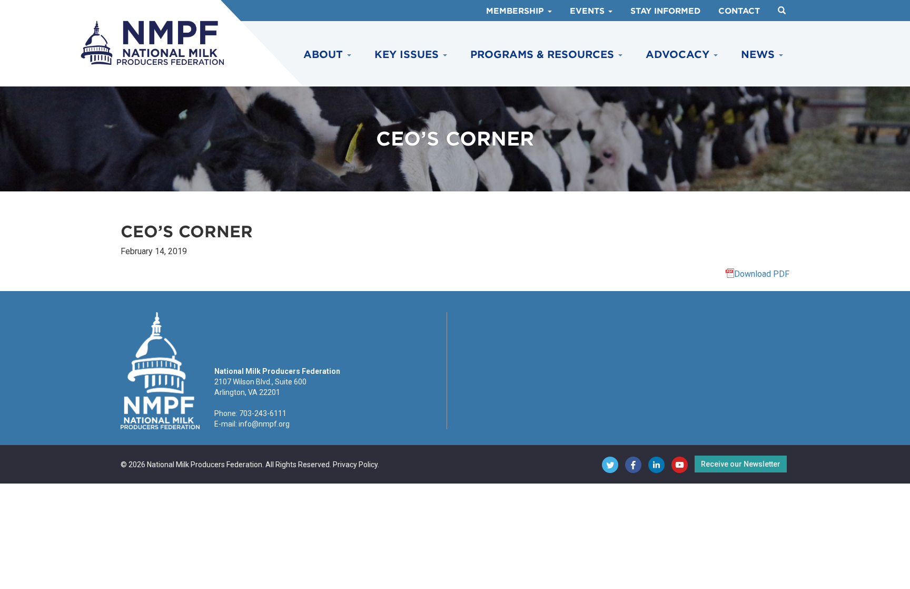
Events (588, 11)
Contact (739, 11)
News (759, 55)
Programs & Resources (543, 55)
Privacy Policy (355, 464)
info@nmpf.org (264, 424)
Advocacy (679, 55)
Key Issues (408, 55)
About (324, 55)
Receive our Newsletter (740, 464)
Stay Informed (665, 11)
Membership (516, 11)
